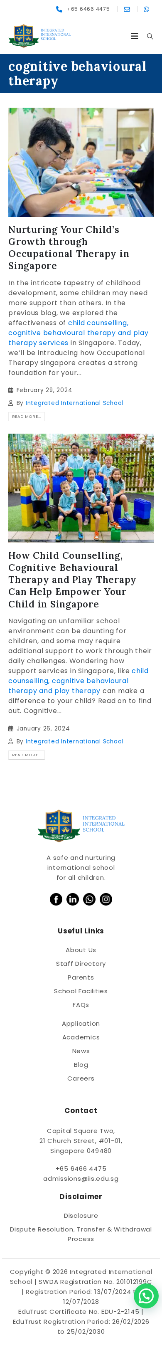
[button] (134, 36)
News (81, 1050)
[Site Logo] (39, 36)
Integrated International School (74, 403)
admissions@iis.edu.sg (81, 1178)
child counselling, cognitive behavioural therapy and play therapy (78, 681)
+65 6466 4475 (81, 1168)
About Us (81, 949)
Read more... (27, 416)
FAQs (81, 1004)
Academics (81, 1037)
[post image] (81, 162)
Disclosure (81, 1215)
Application (81, 1023)
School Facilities (81, 991)
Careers (80, 1078)
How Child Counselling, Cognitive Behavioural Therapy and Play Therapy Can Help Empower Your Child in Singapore (72, 579)
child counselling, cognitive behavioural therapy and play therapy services (78, 333)
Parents (81, 977)
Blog (81, 1064)
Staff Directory (81, 963)
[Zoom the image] (56, 897)
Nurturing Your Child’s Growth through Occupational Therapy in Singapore (68, 247)
